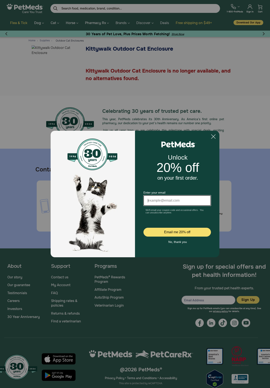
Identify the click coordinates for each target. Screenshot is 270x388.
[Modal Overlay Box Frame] (135, 194)
